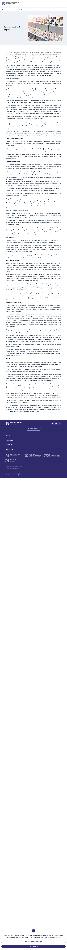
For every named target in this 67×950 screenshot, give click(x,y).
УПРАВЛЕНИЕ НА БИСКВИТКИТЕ (33, 942)
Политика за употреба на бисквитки (14, 466)
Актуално (9, 445)
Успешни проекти (13, 9)
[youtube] (59, 424)
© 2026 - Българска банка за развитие (14, 473)
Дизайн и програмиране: (11, 474)
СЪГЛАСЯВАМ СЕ (33, 946)
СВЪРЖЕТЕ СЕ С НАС (33, 429)
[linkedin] (56, 424)
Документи (9, 449)
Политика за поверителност (13, 468)
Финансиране (10, 440)
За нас (6, 9)
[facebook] (52, 424)
